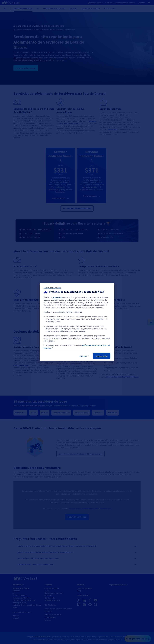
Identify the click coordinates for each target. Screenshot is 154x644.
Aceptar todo (101, 356)
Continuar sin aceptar (52, 287)
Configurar (83, 356)
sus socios (57, 297)
